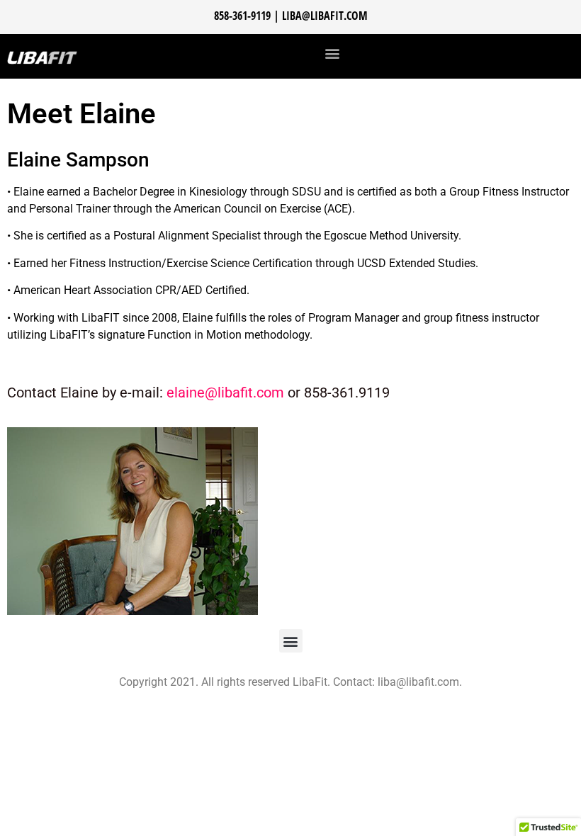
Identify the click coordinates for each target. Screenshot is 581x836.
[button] (332, 52)
